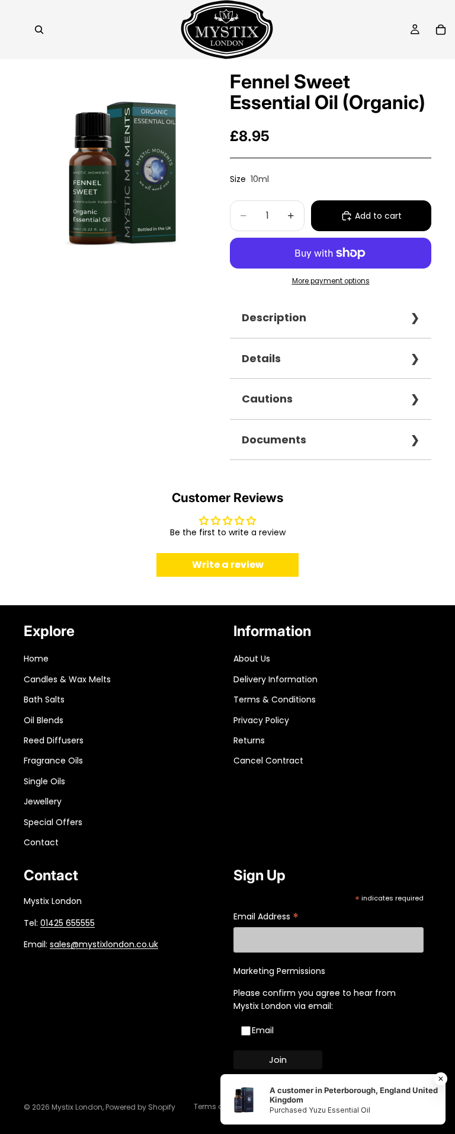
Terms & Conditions (274, 699)
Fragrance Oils (53, 760)
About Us (251, 659)
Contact (41, 842)
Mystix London (77, 1107)
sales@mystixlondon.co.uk (104, 944)
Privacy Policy (261, 720)
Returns (249, 740)
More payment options (331, 281)
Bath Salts (44, 699)
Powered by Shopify (140, 1107)
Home (36, 659)
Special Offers (53, 822)
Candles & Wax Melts (67, 679)
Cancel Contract (268, 760)
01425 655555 (67, 923)
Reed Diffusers (54, 740)
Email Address (266, 917)
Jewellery (43, 801)
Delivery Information (275, 679)
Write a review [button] (228, 564)
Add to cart (378, 216)
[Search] (39, 30)
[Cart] (441, 30)
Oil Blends (43, 720)
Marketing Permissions (279, 971)
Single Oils (44, 781)
